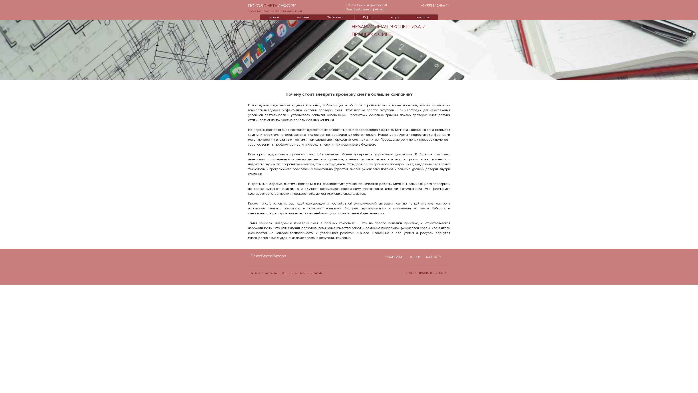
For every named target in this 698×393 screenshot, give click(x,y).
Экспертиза (335, 17)
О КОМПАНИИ (394, 257)
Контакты (423, 17)
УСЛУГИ (415, 257)
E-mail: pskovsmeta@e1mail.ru (366, 9)
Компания (303, 17)
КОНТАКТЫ (433, 257)
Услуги (395, 17)
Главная (274, 17)
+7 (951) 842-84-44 (435, 5)
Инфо (367, 17)
